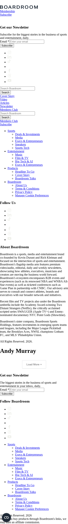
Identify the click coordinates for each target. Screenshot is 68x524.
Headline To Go (24, 171)
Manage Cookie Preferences (32, 195)
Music (18, 154)
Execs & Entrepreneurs (29, 141)
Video (3, 99)
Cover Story (7, 96)
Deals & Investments (27, 134)
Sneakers (20, 144)
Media (19, 137)
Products (13, 168)
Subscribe (6, 14)
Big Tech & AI (24, 161)
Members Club (9, 109)
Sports (11, 130)
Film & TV (22, 158)
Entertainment (16, 151)
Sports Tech (22, 147)
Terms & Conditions (27, 188)
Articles (4, 102)
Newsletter (6, 106)
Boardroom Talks (25, 178)
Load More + (34, 364)
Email (4, 41)
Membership (7, 11)
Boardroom (14, 181)
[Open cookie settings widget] (6, 517)
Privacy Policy (23, 192)
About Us (21, 185)
